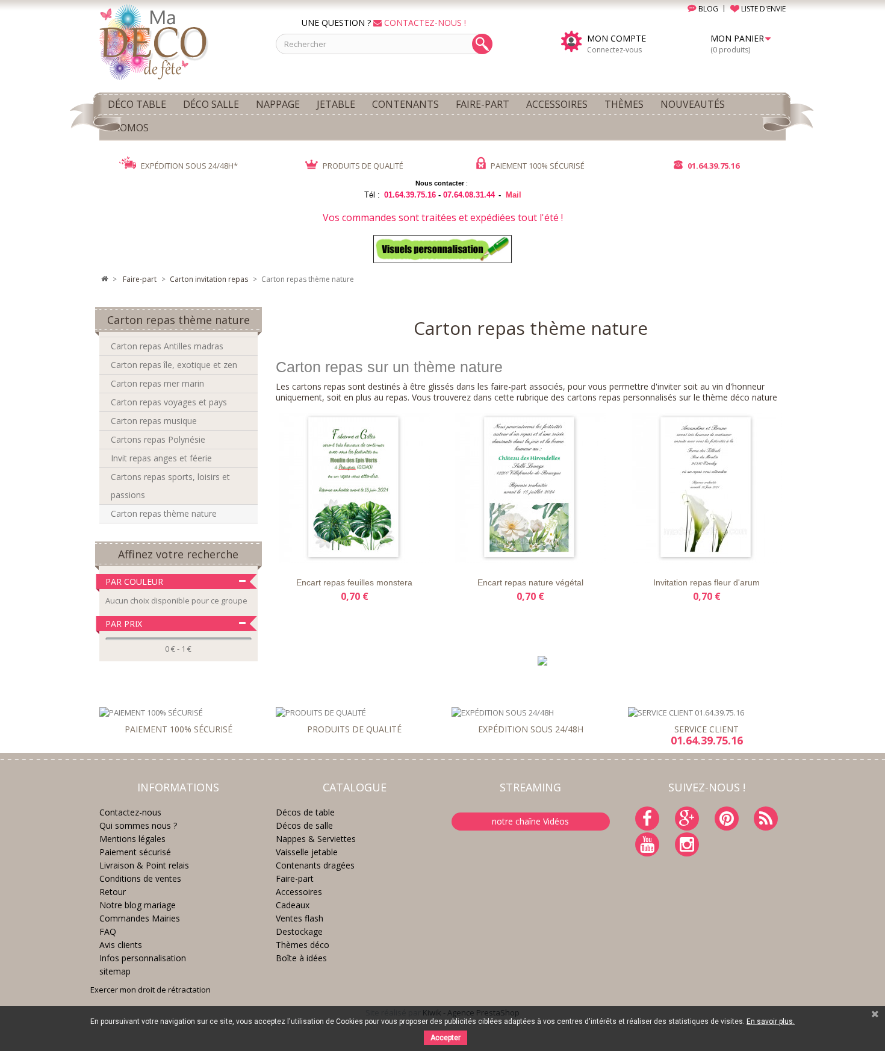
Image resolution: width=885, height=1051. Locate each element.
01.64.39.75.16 (712, 165)
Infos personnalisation (142, 958)
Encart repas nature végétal (530, 582)
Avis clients (120, 944)
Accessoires (299, 891)
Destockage (299, 931)
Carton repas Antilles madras (167, 346)
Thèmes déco (302, 944)
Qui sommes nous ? (138, 825)
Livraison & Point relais (144, 865)
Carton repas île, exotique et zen (174, 364)
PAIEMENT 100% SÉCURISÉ (537, 165)
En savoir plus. (771, 1021)
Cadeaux (292, 905)
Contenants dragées (315, 865)
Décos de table (305, 812)
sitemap (115, 971)
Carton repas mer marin (157, 383)
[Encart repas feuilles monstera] (354, 488)
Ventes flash (299, 918)
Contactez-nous (130, 812)
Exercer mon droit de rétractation (150, 989)
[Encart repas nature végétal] (530, 488)
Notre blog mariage (137, 905)
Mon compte (616, 38)
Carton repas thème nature (164, 513)
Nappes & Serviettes (316, 838)
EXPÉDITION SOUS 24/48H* (188, 165)
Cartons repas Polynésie (158, 439)
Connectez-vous (614, 50)
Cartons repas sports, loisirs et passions (170, 486)
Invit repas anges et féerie (161, 458)
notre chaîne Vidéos (530, 821)
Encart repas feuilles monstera (354, 582)
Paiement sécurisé (135, 852)
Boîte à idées (301, 958)
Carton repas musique (154, 420)
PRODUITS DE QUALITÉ (362, 165)
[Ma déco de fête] (178, 41)
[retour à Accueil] (104, 279)
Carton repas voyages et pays (169, 402)
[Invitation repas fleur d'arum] (706, 488)
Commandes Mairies (139, 918)
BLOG (707, 9)
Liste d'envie (302, 552)
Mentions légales (132, 838)
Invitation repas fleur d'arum (706, 582)
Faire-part (295, 878)
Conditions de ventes (140, 878)
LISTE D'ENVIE (762, 9)
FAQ (107, 931)
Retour (112, 891)
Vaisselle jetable (307, 852)
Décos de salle (304, 825)
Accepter (445, 1038)
